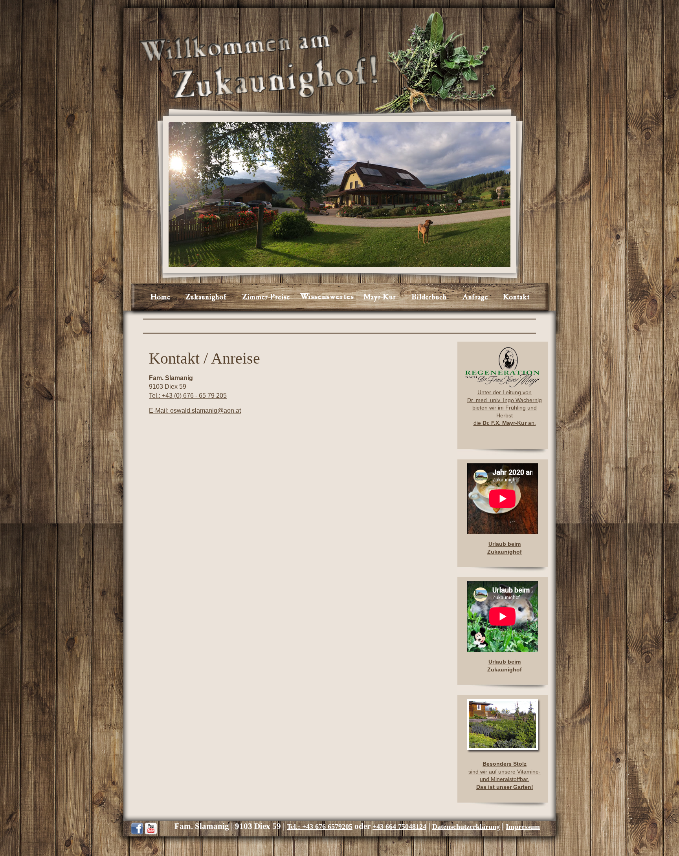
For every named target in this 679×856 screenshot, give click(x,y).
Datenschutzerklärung (466, 826)
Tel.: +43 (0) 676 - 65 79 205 (188, 395)
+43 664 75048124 (399, 826)
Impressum (523, 826)
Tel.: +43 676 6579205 (319, 826)
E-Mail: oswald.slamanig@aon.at (195, 410)
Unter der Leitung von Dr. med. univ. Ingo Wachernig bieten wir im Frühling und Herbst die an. (504, 407)
